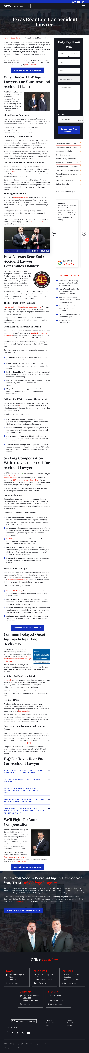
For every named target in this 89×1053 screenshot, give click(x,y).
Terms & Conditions (28, 1044)
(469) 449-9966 (28, 1004)
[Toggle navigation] (84, 6)
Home (6, 38)
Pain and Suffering (14, 591)
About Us (49, 1020)
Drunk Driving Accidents (66, 159)
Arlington (67, 971)
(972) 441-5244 (70, 983)
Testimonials (50, 1023)
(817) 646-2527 (42, 983)
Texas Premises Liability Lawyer (68, 170)
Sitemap (69, 1025)
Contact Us (70, 1023)
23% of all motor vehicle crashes (25, 480)
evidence (22, 406)
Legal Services (16, 38)
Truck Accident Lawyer (65, 188)
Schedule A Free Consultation (27, 70)
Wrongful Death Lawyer (65, 192)
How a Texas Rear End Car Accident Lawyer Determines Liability (69, 291)
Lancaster (25, 992)
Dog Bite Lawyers (63, 155)
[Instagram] (17, 1033)
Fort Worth (40, 971)
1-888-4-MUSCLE (22, 901)
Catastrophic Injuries (64, 151)
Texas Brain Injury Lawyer (66, 143)
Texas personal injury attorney (15, 857)
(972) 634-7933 (56, 1004)
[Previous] (54, 234)
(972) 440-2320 (30, 65)
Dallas (10, 971)
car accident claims (21, 198)
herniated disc (23, 711)
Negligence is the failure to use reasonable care (22, 307)
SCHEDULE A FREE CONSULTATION (23, 911)
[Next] (84, 234)
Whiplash (7, 680)
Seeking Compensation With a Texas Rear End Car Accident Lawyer (69, 300)
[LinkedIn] (12, 1033)
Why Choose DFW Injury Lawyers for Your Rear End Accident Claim (69, 283)
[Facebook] (7, 1033)
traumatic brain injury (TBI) (20, 743)
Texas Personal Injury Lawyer (67, 166)
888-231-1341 (78, 2)
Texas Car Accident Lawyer (66, 147)
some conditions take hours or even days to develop (17, 658)
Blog (47, 1025)
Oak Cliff (53, 992)
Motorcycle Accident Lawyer (67, 163)
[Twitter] (22, 1033)
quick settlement (19, 172)
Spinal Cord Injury (63, 184)
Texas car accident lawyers (17, 580)
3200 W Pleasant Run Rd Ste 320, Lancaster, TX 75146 (31, 998)
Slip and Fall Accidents (65, 180)
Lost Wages (11, 539)
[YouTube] (28, 1033)
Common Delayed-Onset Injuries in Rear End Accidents (69, 308)
